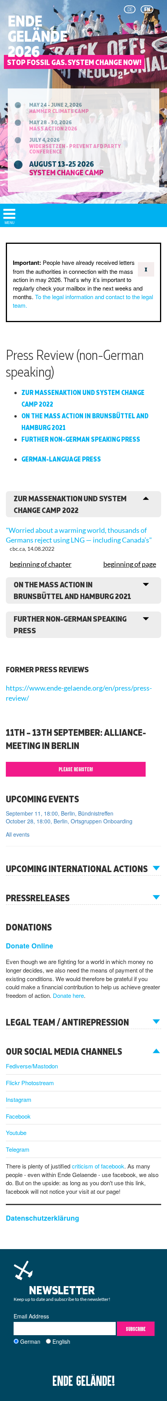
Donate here (68, 995)
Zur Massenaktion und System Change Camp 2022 (82, 398)
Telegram (18, 1149)
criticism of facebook (98, 1166)
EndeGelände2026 (38, 36)
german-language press (61, 459)
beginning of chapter (40, 564)
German (30, 1341)
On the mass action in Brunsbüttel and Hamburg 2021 (84, 422)
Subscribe (136, 1329)
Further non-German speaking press (80, 439)
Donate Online (29, 945)
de (129, 9)
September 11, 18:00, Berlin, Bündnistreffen (59, 813)
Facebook (18, 1116)
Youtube (16, 1132)
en (147, 9)
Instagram (18, 1099)
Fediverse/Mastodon (32, 1066)
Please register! (76, 769)
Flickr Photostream (30, 1083)
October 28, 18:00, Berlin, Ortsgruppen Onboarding (69, 821)
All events (18, 834)
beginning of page (129, 564)
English (61, 1341)
